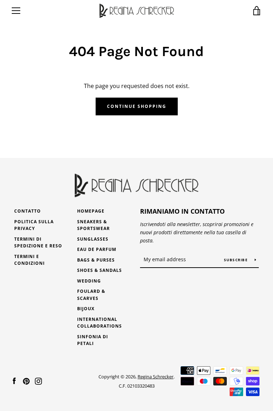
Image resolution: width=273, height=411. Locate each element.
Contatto (27, 211)
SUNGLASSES (92, 239)
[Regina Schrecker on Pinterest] (26, 381)
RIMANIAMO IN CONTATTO (182, 211)
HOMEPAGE (91, 211)
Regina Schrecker (155, 376)
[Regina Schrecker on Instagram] (38, 381)
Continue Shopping (136, 106)
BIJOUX (86, 309)
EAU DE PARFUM (96, 249)
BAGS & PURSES (96, 260)
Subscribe (237, 259)
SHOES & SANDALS (99, 270)
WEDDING (89, 281)
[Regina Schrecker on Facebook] (14, 381)
